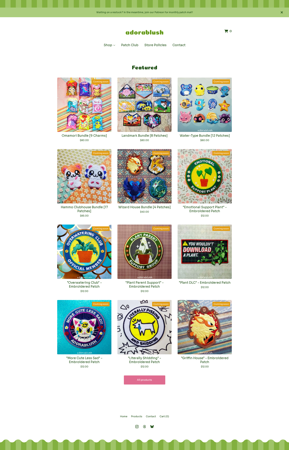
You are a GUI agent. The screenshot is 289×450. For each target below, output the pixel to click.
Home (123, 416)
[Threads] (144, 426)
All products (144, 379)
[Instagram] (137, 426)
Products (136, 416)
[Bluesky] (152, 426)
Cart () (164, 416)
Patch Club (129, 45)
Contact (178, 45)
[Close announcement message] (281, 12)
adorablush (144, 31)
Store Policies (155, 45)
